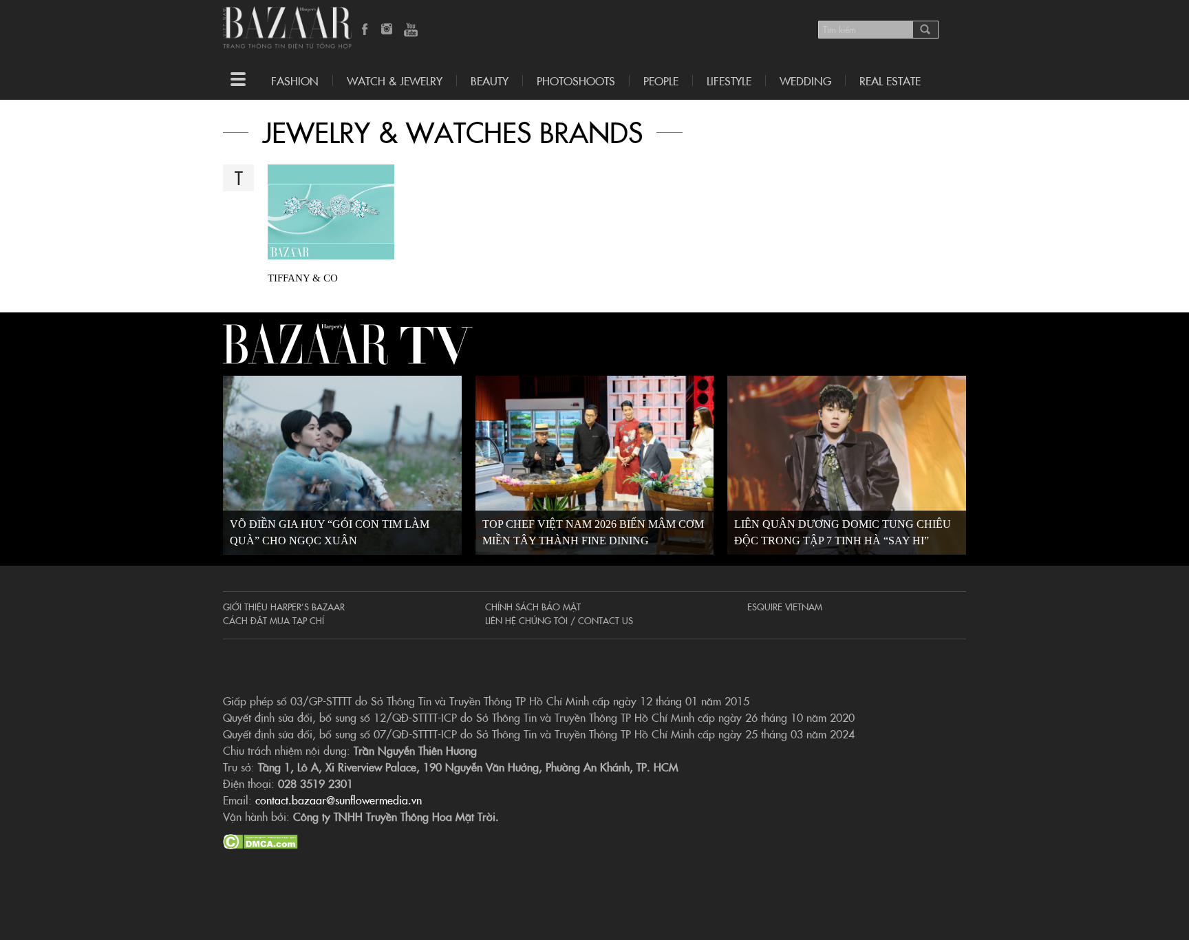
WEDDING (805, 80)
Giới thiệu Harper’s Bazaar (284, 606)
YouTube (411, 30)
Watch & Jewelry (394, 80)
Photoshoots (576, 80)
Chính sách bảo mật (533, 606)
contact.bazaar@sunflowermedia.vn (338, 799)
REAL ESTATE (890, 80)
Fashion (295, 80)
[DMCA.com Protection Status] (260, 839)
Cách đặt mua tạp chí (273, 620)
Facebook (365, 30)
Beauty (489, 80)
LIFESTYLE (729, 80)
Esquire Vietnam (784, 606)
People (660, 80)
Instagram (388, 30)
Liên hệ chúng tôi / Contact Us (559, 620)
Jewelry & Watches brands (452, 131)
